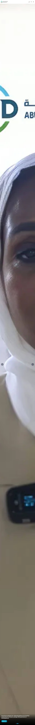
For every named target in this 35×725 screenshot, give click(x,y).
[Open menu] (33, 2)
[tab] (18, 723)
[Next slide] (33, 364)
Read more (4, 721)
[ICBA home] (4, 2)
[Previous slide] (2, 364)
